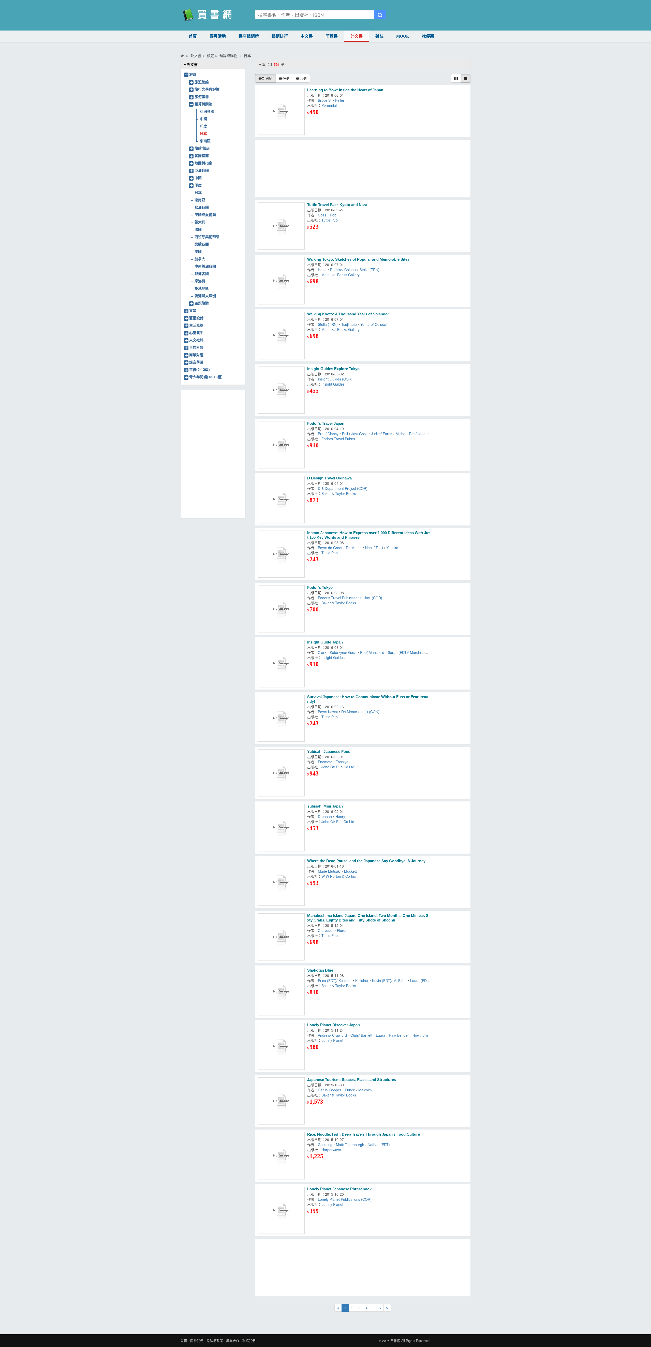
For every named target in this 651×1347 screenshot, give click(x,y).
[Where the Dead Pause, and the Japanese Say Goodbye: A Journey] (281, 882)
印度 (203, 125)
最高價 (301, 78)
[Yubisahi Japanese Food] (281, 772)
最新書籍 (265, 78)
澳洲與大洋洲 (205, 295)
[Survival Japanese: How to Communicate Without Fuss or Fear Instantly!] (281, 718)
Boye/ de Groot (330, 547)
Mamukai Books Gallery (340, 274)
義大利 (200, 221)
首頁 (193, 36)
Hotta (322, 269)
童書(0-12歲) (199, 369)
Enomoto (325, 761)
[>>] (387, 1308)
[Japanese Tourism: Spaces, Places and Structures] (281, 1100)
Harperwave (331, 1149)
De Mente (354, 547)
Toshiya (342, 761)
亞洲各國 (207, 111)
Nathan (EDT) (379, 1144)
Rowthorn (420, 1035)
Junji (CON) (370, 711)
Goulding (325, 1144)
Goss (322, 214)
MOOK (402, 36)
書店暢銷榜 (249, 36)
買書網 (395, 1340)
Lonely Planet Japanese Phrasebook (339, 1189)
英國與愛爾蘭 (205, 214)
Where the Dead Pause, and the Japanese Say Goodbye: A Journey (366, 861)
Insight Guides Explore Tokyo (333, 369)
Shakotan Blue (320, 970)
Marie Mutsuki (329, 871)
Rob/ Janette (419, 433)
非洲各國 (202, 273)
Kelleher (361, 980)
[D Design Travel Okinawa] (281, 499)
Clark (322, 652)
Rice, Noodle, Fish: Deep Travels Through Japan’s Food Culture (363, 1134)
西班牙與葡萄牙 (207, 236)
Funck (350, 1089)
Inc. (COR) (373, 597)
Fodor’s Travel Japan (325, 423)
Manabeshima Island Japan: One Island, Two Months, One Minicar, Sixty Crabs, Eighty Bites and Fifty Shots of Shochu (368, 917)
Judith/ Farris (381, 433)
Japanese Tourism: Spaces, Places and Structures (351, 1079)
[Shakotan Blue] (281, 991)
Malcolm (365, 1089)
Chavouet (325, 930)
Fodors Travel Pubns (338, 438)
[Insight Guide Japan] (281, 663)
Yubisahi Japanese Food (328, 751)
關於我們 (196, 1340)
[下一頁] (380, 1308)
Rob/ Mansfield (372, 652)
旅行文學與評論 (207, 89)
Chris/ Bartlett (361, 1035)
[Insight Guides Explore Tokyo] (281, 390)
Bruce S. (325, 100)
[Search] (380, 14)
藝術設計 (196, 317)
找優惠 (428, 36)
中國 (203, 118)
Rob (333, 214)
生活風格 (196, 325)
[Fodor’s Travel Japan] (281, 444)
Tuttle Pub (329, 220)
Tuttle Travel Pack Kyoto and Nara (337, 204)
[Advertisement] (363, 168)
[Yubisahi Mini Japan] (281, 827)
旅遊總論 (202, 81)
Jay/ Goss (359, 433)
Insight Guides (333, 384)
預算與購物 (203, 103)
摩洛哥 (200, 280)
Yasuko (392, 547)
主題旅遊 (202, 302)
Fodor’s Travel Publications (339, 597)
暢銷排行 (280, 36)
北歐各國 (202, 243)
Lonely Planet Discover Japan (333, 1025)
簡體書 (332, 36)
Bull (345, 433)
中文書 (307, 36)
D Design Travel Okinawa (329, 478)
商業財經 (196, 354)
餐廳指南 (202, 155)
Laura (380, 1035)
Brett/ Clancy (328, 433)
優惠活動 (218, 36)
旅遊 (192, 74)
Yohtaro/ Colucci (373, 324)
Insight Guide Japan (325, 642)
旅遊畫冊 (202, 96)
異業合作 (232, 1340)
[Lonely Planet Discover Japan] (281, 1046)
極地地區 (202, 288)
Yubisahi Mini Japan (325, 806)
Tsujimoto (349, 324)
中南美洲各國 (205, 266)
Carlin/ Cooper (329, 1089)
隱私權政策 (214, 1340)
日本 (203, 133)
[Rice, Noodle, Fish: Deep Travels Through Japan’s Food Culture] (281, 1155)
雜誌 (379, 36)
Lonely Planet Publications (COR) (345, 1199)
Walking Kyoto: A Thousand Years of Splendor (348, 314)
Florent (342, 930)
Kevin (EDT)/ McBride (389, 980)
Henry (340, 816)
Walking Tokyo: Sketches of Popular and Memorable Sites (358, 259)
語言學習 (196, 361)
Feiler (339, 100)
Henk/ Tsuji (374, 547)
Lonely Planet (332, 1040)
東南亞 (205, 140)
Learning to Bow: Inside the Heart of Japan (345, 90)
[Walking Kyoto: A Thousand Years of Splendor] (281, 335)
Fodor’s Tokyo (320, 587)
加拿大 (200, 258)
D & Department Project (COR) (342, 488)
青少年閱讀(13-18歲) (206, 376)
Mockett (350, 871)
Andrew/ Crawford (332, 1035)
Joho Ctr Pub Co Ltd (337, 766)
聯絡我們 (249, 1340)
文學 (192, 310)
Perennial (329, 105)
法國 (198, 229)
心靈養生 (196, 332)
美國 (198, 251)
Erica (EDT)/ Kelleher (335, 980)
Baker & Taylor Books (338, 493)
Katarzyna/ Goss (343, 652)
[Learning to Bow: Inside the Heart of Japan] (281, 111)
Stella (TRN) (369, 269)
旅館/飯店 (202, 148)
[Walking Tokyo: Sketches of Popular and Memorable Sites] (281, 280)
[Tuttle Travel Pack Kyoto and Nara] (281, 226)
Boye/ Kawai (328, 711)
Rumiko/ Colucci (343, 269)
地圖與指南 (203, 162)
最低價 (284, 78)
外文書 (356, 36)
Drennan (325, 816)
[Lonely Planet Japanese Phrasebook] (281, 1210)
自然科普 (196, 347)
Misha (400, 433)
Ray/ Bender (399, 1035)
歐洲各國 (202, 207)
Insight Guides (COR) (335, 379)
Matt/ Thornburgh (350, 1144)
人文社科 (196, 339)
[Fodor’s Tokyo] (281, 608)
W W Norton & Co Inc (338, 876)
